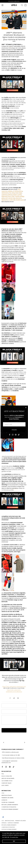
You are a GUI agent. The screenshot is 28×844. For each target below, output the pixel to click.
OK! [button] (14, 841)
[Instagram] (12, 434)
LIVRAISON (4, 800)
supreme (4, 191)
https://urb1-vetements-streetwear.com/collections (14, 691)
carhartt (4, 194)
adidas (10, 191)
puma (21, 191)
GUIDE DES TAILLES (6, 783)
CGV (3, 793)
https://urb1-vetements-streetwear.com (14, 686)
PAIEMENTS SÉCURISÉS (7, 797)
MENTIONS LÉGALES (7, 795)
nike (19, 189)
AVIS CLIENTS (5, 785)
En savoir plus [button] (14, 837)
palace (9, 194)
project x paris (17, 194)
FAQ (3, 774)
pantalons (15, 488)
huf (10, 193)
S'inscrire (14, 430)
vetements (5, 193)
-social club (11, 198)
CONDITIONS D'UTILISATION (9, 807)
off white (15, 191)
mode (10, 46)
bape (20, 193)
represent (5, 200)
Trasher (17, 196)
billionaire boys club (8, 196)
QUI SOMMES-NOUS (7, 781)
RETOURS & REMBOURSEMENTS (10, 804)
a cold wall (11, 200)
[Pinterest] (15, 434)
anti (6, 198)
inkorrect (18, 198)
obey (13, 193)
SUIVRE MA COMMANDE (8, 802)
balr (16, 193)
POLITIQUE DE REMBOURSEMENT (10, 809)
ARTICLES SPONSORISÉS (8, 778)
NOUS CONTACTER (7, 776)
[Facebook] (9, 434)
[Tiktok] (19, 434)
